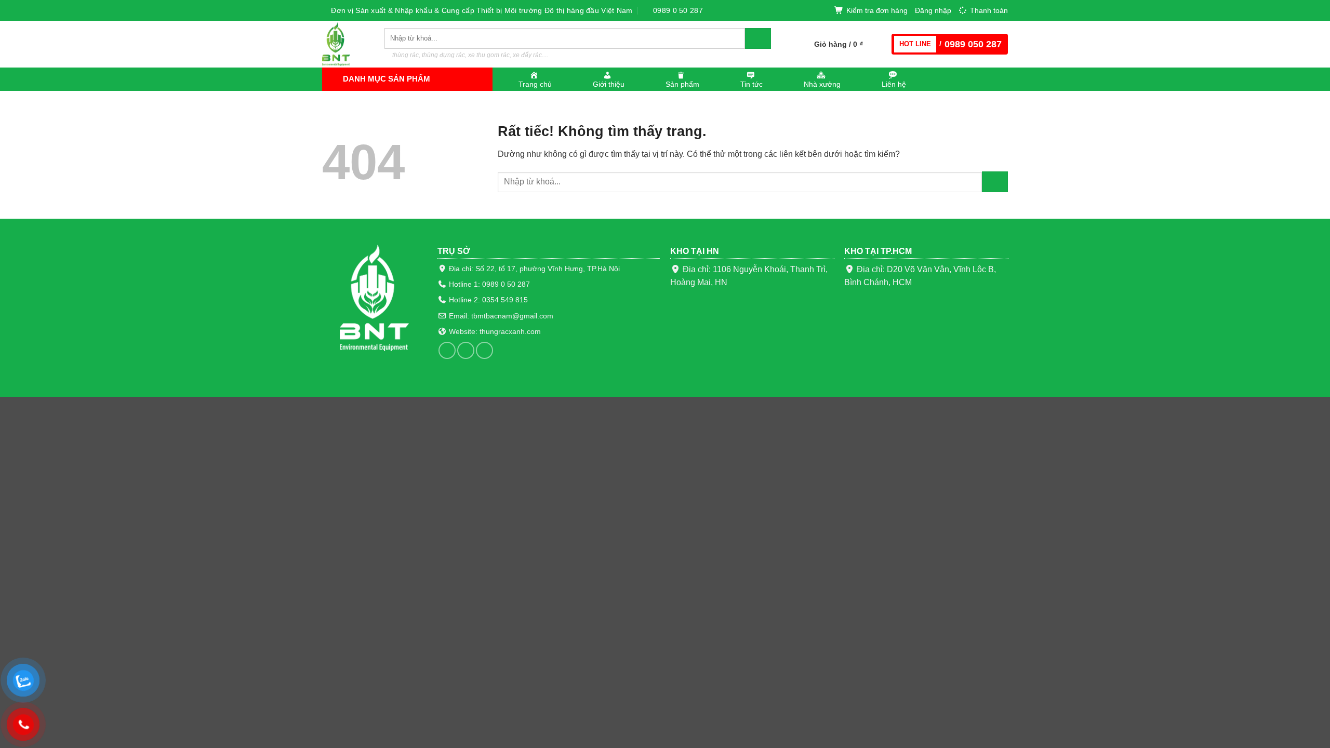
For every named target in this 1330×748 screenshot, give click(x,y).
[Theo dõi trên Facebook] (447, 350)
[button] (933, 10)
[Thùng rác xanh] (345, 44)
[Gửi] (758, 38)
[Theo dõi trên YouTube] (484, 350)
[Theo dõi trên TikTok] (465, 350)
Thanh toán (989, 10)
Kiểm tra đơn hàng (877, 10)
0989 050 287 (973, 44)
